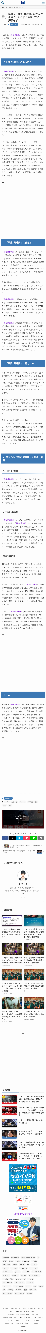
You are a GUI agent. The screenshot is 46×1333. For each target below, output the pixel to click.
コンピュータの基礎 (13, 1320)
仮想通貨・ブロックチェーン (16, 1314)
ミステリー (30, 1282)
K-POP (5, 1261)
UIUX (25, 1317)
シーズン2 (15, 1275)
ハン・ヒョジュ (7, 1282)
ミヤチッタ (23, 884)
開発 (15, 1317)
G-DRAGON (15, 1257)
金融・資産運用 (8, 1317)
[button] (5, 838)
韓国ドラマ (32, 1290)
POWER (34, 1261)
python (15, 1264)
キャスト (17, 1272)
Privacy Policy (19, 1323)
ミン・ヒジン (7, 1286)
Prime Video (6, 1264)
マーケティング (20, 1311)
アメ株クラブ (37, 1323)
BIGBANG (6, 1257)
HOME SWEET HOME (28, 1257)
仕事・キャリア (31, 1311)
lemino (11, 1261)
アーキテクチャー (37, 1317)
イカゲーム (23, 1268)
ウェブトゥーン (7, 1272)
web (29, 1317)
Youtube (23, 1326)
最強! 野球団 (15, 34)
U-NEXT (22, 1264)
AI (11, 1311)
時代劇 (41, 1286)
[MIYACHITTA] (23, 2)
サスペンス (6, 1275)
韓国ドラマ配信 (19, 1293)
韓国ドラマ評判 (7, 1293)
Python (20, 1317)
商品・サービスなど (32, 1314)
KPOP (12, 1308)
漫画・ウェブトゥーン (29, 1308)
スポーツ (22, 802)
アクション (14, 1268)
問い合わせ (28, 1323)
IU (38, 1257)
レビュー (28, 1286)
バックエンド (9, 1323)
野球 (10, 805)
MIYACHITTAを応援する (23, 1214)
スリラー (23, 1275)
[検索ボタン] (2, 2)
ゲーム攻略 (26, 1272)
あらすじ (14, 802)
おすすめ (5, 1268)
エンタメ (5, 1308)
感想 (4, 805)
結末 (4, 1290)
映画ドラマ (14, 24)
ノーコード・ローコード (27, 1320)
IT (13, 1311)
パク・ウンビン (19, 1282)
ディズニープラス (34, 1275)
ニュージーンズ (20, 1279)
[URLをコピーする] (41, 838)
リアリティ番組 (32, 802)
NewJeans (25, 1261)
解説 (25, 1290)
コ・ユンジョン (37, 1272)
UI (28, 1264)
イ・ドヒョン (33, 1268)
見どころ (18, 1290)
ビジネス (40, 1308)
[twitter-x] (23, 897)
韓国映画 (29, 1293)
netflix (7, 802)
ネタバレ (30, 1279)
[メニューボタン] (43, 2)
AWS (37, 1320)
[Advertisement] (23, 207)
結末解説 (10, 1290)
